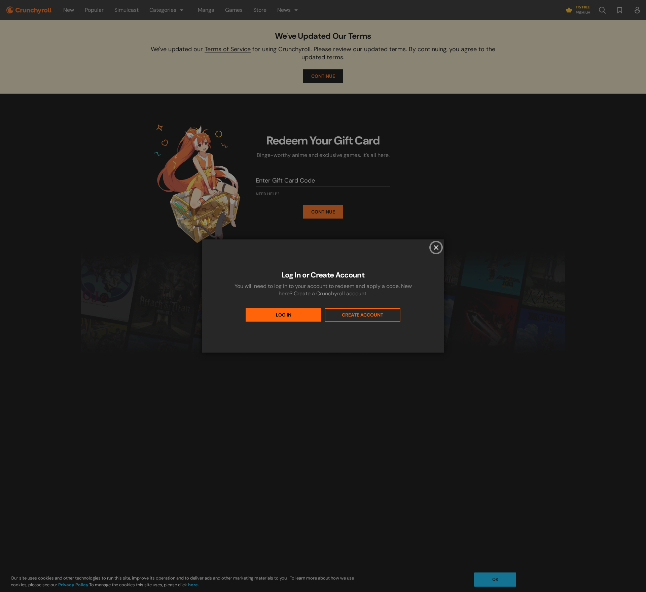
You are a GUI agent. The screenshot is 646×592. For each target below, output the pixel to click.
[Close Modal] (436, 247)
